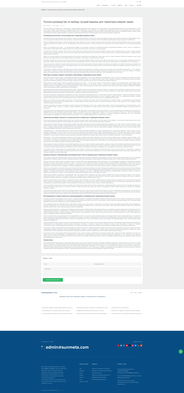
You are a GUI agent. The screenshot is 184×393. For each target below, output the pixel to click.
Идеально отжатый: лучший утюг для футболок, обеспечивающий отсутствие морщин (92, 313)
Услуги (81, 373)
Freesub (43, 9)
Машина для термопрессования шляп (101, 375)
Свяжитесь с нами (84, 381)
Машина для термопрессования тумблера (102, 370)
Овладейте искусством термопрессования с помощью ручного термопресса (82, 296)
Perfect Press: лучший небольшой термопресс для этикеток (90, 310)
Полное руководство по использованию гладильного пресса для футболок (127, 313)
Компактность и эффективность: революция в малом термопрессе (126, 310)
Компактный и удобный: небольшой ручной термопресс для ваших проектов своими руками (57, 307)
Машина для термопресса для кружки (101, 368)
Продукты (82, 370)
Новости (82, 377)
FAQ (131, 292)
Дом (81, 368)
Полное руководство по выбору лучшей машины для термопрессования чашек (66, 9)
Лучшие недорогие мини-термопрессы (120, 307)
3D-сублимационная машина (99, 379)
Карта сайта (61, 390)
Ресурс (135, 292)
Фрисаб (55, 390)
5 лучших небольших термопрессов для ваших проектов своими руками (57, 313)
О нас (81, 379)
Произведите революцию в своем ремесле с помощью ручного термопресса (92, 307)
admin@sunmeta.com (133, 373)
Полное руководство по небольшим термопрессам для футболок (56, 310)
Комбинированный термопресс (99, 377)
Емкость (140, 292)
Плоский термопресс (97, 373)
